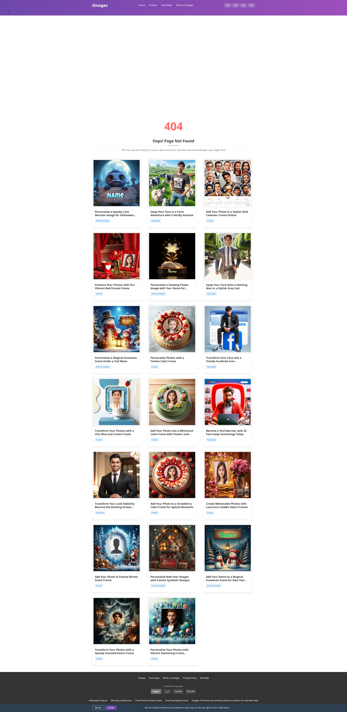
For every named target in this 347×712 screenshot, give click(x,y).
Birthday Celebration (121, 700)
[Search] (9, 10)
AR (235, 5)
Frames (153, 5)
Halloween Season (98, 700)
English (156, 691)
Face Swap (166, 5)
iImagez (100, 5)
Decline (98, 708)
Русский (190, 691)
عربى (167, 691)
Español (178, 691)
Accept (111, 708)
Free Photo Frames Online (148, 700)
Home (142, 5)
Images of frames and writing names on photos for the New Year (225, 700)
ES (243, 5)
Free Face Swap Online (176, 700)
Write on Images (184, 5)
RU (251, 5)
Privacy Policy (190, 677)
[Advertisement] (173, 60)
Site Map (204, 677)
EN (228, 5)
